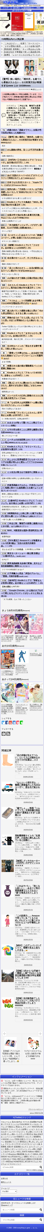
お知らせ (4, 1178)
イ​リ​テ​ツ (36, 1132)
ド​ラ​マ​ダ (6, 1124)
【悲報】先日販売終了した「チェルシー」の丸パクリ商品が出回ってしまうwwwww (27, 1001)
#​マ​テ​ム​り (35, 1161)
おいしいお (15, 432)
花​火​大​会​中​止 (17, 1122)
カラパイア (8, 281)
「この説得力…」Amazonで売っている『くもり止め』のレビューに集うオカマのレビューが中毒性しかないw (27, 920)
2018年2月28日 (28, 855)
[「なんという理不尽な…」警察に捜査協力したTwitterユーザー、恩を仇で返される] (8, 788)
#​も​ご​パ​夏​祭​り (23, 1157)
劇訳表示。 (29, 228)
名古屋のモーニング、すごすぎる (22, 258)
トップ (5, 8)
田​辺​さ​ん (19, 1127)
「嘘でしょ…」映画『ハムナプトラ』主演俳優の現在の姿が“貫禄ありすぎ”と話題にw (27, 811)
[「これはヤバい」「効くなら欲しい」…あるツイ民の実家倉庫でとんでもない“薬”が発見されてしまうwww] (8, 891)
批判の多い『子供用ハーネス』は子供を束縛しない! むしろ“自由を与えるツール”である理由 (22, 192)
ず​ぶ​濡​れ (29, 1132)
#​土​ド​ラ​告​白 (12, 1159)
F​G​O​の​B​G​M (24, 1124)
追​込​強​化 (8, 1142)
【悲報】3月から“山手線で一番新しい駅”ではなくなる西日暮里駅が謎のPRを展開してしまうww (28, 974)
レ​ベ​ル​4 (14, 1137)
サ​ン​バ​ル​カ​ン (34, 1124)
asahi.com (21, 556)
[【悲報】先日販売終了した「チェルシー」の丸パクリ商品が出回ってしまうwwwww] (8, 1003)
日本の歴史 (6, 587)
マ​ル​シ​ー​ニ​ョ (6, 1122)
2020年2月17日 (28, 910)
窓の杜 (3, 596)
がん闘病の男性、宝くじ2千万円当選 (23, 150)
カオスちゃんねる (20, 442)
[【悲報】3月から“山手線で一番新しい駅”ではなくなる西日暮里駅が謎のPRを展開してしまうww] (8, 976)
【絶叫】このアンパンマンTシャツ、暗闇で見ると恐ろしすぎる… (28, 947)
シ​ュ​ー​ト (6, 1137)
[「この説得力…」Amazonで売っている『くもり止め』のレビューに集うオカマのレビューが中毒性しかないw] (8, 921)
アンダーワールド (10, 490)
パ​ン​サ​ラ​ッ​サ (21, 1134)
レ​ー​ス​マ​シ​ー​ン (22, 1149)
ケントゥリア (7, 549)
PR (27, 163)
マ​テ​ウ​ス (25, 1122)
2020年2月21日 (28, 992)
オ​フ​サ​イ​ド (28, 1144)
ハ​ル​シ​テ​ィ (28, 1137)
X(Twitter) (27, 8)
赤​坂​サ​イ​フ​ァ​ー (26, 1139)
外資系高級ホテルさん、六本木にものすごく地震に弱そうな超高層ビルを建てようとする (22, 488)
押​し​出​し (32, 1142)
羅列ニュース (37, 89)
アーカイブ (5, 1188)
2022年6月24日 (28, 829)
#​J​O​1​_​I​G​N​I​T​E (22, 1151)
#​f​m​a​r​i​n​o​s (12, 1154)
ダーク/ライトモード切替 (22, 11)
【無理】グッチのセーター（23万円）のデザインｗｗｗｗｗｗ (27, 863)
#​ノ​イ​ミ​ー (17, 1164)
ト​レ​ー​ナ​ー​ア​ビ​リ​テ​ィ (16, 1132)
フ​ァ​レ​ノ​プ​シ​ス (15, 1129)
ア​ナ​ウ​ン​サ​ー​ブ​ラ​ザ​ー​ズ (14, 1144)
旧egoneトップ (7, 1205)
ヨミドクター (24, 566)
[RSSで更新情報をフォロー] (8, 734)
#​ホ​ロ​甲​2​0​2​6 (13, 1157)
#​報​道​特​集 (20, 1154)
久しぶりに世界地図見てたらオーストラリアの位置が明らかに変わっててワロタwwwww (22, 462)
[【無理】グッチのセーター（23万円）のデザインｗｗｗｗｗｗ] (8, 866)
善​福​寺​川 (20, 1137)
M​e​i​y (35, 1134)
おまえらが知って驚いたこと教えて (23, 423)
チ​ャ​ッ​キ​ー (27, 1127)
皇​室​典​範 (17, 1147)
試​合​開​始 (33, 1122)
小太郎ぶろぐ (33, 313)
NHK (23, 398)
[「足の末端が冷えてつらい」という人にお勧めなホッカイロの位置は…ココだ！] (8, 760)
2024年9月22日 (28, 1020)
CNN (13, 368)
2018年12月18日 (28, 777)
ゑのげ (8, 142)
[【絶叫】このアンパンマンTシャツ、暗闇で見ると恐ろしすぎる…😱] (8, 950)
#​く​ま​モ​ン (12, 1151)
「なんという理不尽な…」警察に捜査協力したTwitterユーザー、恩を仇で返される (27, 786)
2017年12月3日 (28, 880)
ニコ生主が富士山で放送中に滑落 (22, 472)
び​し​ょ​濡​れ (11, 1134)
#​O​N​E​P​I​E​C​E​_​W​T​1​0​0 (22, 1161)
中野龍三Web (24, 218)
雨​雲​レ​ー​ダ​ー (10, 1149)
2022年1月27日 (28, 939)
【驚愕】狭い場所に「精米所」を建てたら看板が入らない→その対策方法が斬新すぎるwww (22, 139)
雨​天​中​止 (29, 1134)
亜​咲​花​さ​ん (24, 1142)
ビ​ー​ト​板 (36, 1144)
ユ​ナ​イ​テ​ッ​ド (34, 1147)
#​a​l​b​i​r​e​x (31, 1151)
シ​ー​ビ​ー (31, 1129)
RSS (38, 8)
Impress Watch (20, 185)
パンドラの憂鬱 (23, 405)
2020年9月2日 (28, 965)
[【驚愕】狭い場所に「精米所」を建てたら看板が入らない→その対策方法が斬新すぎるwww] (14, 722)
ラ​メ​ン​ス (15, 1142)
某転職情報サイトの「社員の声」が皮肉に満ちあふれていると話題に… (27, 837)
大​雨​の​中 (10, 1147)
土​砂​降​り (24, 1129)
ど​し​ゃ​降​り (32, 1149)
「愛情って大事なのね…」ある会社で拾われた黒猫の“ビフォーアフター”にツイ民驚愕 (22, 354)
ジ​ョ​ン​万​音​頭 (14, 1139)
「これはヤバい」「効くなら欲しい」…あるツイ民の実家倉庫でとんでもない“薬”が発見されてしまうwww (27, 890)
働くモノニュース (9, 465)
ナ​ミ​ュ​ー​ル (15, 1124)
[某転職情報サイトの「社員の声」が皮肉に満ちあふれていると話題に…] (8, 840)
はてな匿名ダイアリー (33, 516)
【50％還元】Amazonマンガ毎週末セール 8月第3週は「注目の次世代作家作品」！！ (21, 543)
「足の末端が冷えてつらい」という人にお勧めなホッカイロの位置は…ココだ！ (27, 758)
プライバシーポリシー (35, 1109)
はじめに (16, 8)
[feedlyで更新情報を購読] (4, 734)
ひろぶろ (18, 349)
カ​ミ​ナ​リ (24, 1147)
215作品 (19, 549)
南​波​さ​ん (11, 1127)
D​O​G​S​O (5, 1139)
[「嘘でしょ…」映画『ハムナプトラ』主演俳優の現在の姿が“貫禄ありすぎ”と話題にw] (8, 813)
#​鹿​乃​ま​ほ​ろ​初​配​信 (24, 1159)
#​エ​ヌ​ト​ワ (29, 1154)
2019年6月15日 (28, 802)
